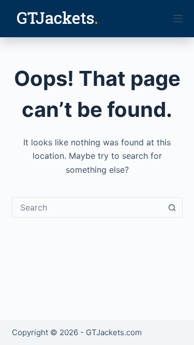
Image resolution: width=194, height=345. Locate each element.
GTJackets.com (114, 332)
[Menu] (178, 18)
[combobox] (87, 207)
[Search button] (172, 207)
